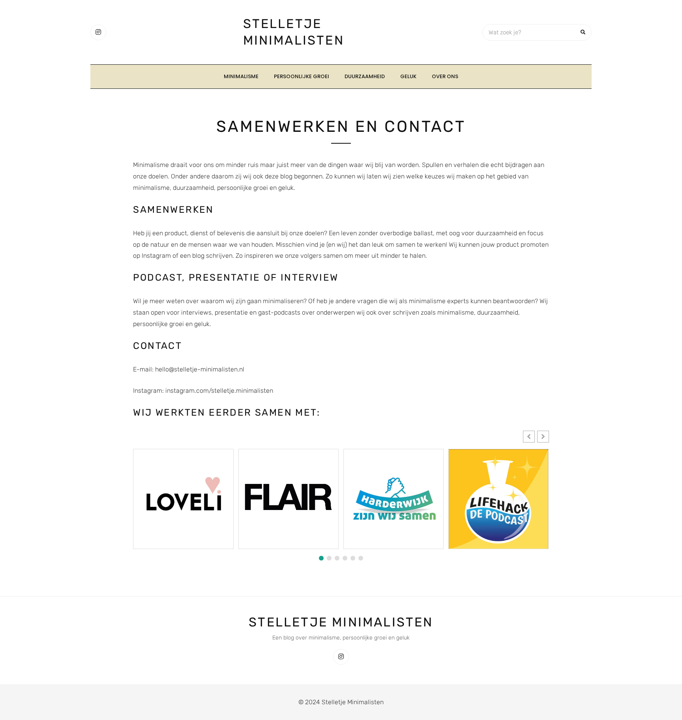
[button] (543, 436)
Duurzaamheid (365, 76)
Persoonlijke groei (301, 76)
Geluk (408, 76)
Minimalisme (241, 76)
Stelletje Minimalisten (341, 622)
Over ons (445, 76)
